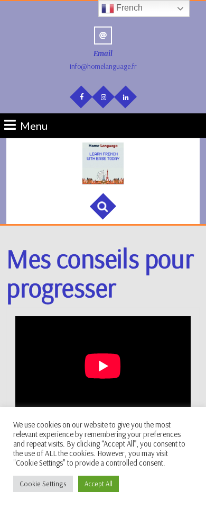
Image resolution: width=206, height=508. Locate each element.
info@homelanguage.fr (103, 66)
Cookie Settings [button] (43, 483)
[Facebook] (80, 96)
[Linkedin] (124, 96)
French (128, 7)
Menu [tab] (34, 125)
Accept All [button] (99, 483)
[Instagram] (102, 96)
